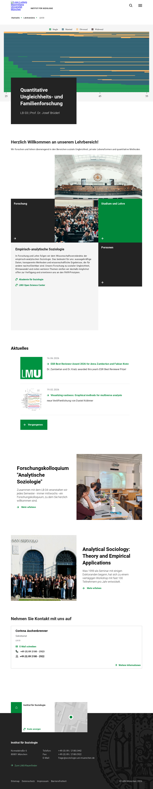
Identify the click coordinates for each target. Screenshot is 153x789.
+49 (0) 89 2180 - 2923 (32, 651)
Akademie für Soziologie (31, 279)
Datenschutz (28, 781)
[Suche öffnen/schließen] (130, 5)
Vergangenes (35, 424)
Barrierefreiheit (58, 781)
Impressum (43, 781)
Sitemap (15, 781)
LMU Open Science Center (32, 285)
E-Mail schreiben (27, 646)
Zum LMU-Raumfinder (26, 765)
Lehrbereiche (29, 18)
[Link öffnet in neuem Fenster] (54, 717)
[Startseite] (16, 707)
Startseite (15, 18)
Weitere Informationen (130, 665)
